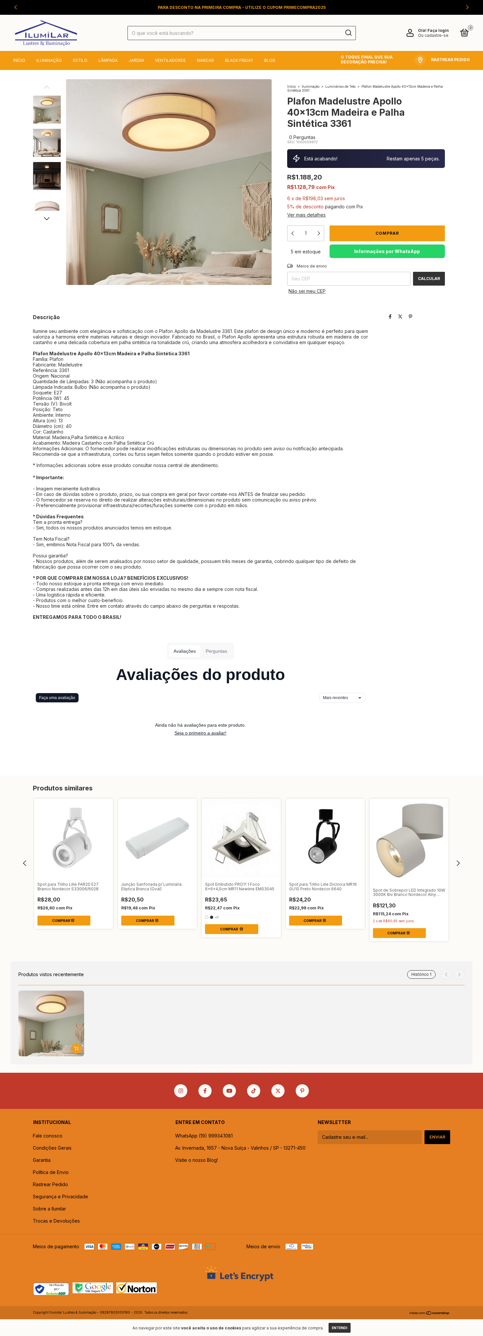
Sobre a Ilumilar (49, 1208)
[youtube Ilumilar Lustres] (229, 1090)
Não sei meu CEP (307, 291)
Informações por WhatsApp (387, 251)
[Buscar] (348, 33)
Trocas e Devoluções (56, 1221)
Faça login (438, 30)
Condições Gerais (52, 1148)
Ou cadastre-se (433, 35)
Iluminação (49, 60)
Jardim (136, 60)
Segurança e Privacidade (60, 1196)
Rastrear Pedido (50, 1184)
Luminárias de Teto (340, 86)
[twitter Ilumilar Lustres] (278, 1090)
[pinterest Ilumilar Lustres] (302, 1090)
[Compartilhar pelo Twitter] (400, 316)
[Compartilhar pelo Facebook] (390, 316)
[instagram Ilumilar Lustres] (180, 1090)
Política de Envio (51, 1172)
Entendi (339, 1328)
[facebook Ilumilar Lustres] (205, 1090)
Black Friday (239, 60)
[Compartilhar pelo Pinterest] (410, 316)
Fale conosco (47, 1135)
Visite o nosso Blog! (196, 1160)
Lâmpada (108, 60)
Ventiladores (170, 60)
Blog (269, 60)
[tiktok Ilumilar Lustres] (253, 1090)
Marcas (205, 60)
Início (19, 60)
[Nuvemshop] (429, 1313)
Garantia (42, 1160)
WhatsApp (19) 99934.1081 (204, 1135)
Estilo (80, 60)
